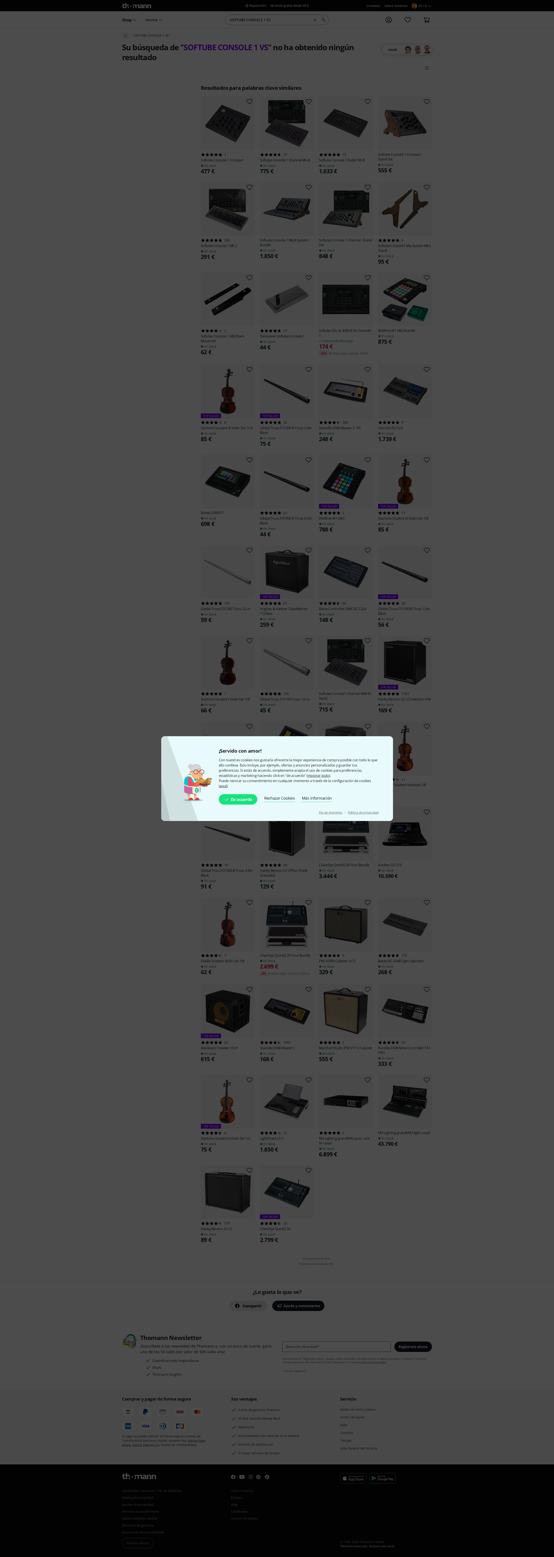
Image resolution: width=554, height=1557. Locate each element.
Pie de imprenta (331, 812)
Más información (317, 798)
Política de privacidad (363, 812)
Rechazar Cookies (279, 798)
